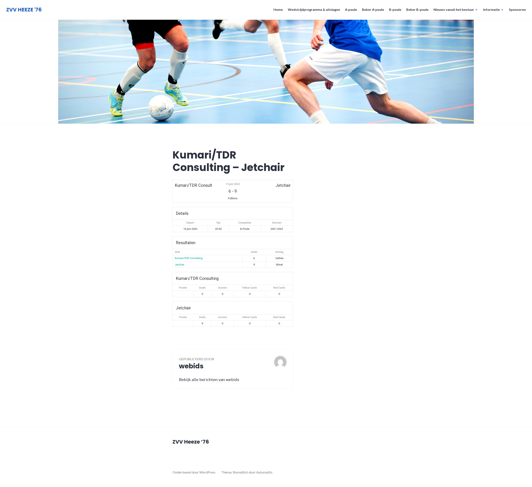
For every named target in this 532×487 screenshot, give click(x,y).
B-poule (395, 9)
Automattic (264, 472)
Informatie (491, 9)
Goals (202, 287)
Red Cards (279, 287)
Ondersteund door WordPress (194, 472)
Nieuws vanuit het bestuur (453, 9)
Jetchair (179, 264)
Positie (183, 287)
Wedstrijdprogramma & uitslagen (314, 9)
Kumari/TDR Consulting (189, 258)
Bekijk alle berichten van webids (209, 379)
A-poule (351, 9)
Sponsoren (517, 9)
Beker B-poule (417, 9)
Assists (222, 287)
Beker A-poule (373, 9)
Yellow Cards (249, 287)
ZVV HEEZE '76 (24, 9)
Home (278, 9)
